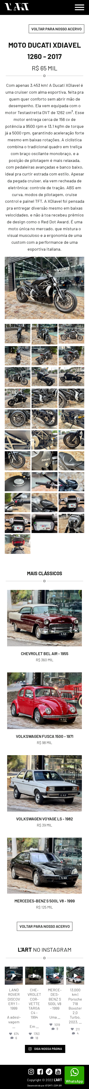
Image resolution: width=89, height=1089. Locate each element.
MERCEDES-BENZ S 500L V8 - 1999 (44, 900)
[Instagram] (20, 982)
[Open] (14, 976)
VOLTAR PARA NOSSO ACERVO (56, 29)
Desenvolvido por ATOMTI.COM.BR (44, 1085)
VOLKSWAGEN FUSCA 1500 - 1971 (44, 736)
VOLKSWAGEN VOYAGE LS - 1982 (44, 818)
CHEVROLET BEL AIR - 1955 (44, 653)
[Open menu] (79, 7)
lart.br (13, 970)
